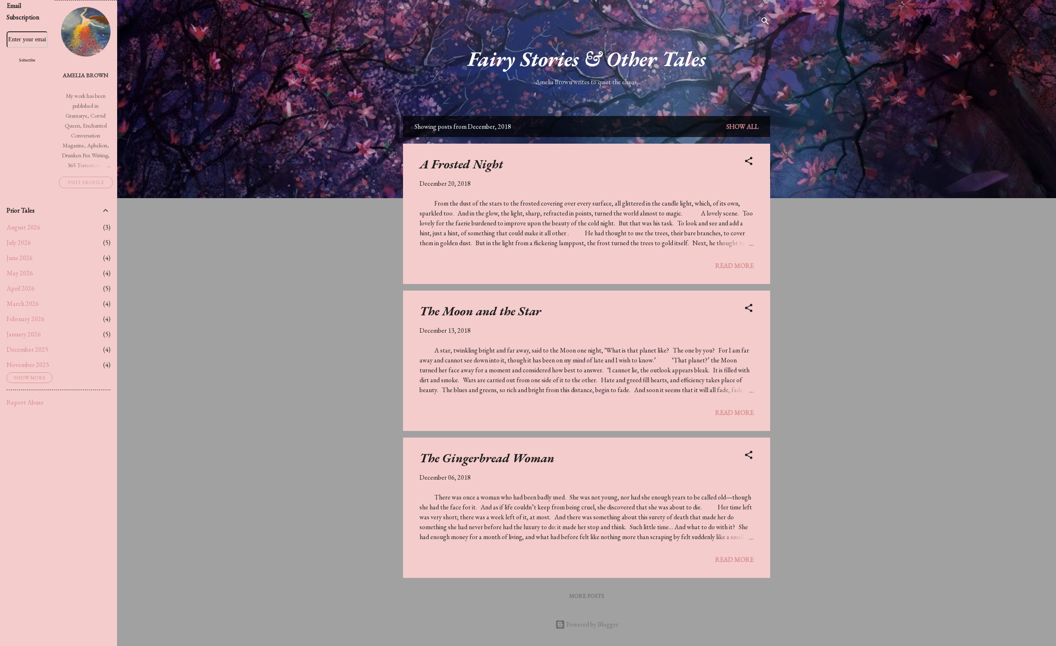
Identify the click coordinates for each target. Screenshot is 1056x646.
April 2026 (21, 288)
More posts (586, 595)
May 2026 (20, 273)
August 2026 (23, 227)
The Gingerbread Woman (487, 458)
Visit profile (86, 182)
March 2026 (23, 303)
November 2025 (28, 364)
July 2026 (19, 242)
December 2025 (27, 349)
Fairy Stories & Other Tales (587, 58)
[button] (749, 162)
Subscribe (27, 60)
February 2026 (26, 319)
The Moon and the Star (480, 311)
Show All (742, 126)
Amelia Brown (85, 75)
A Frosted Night (461, 164)
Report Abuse (25, 402)
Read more (734, 265)
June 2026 (20, 257)
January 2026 (24, 334)
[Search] (765, 22)
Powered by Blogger (591, 624)
